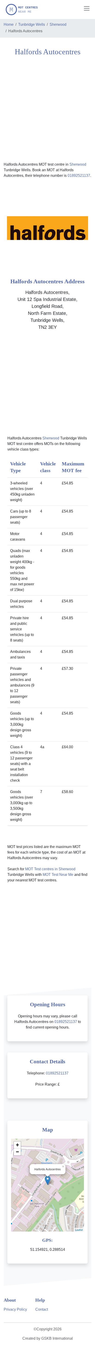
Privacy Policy (15, 1309)
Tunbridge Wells (31, 24)
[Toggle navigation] (86, 8)
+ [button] (17, 1145)
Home (9, 24)
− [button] (17, 1152)
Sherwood (58, 24)
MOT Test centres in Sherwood (50, 869)
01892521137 (79, 175)
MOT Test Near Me (58, 875)
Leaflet (79, 1230)
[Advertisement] (47, 108)
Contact (41, 1309)
